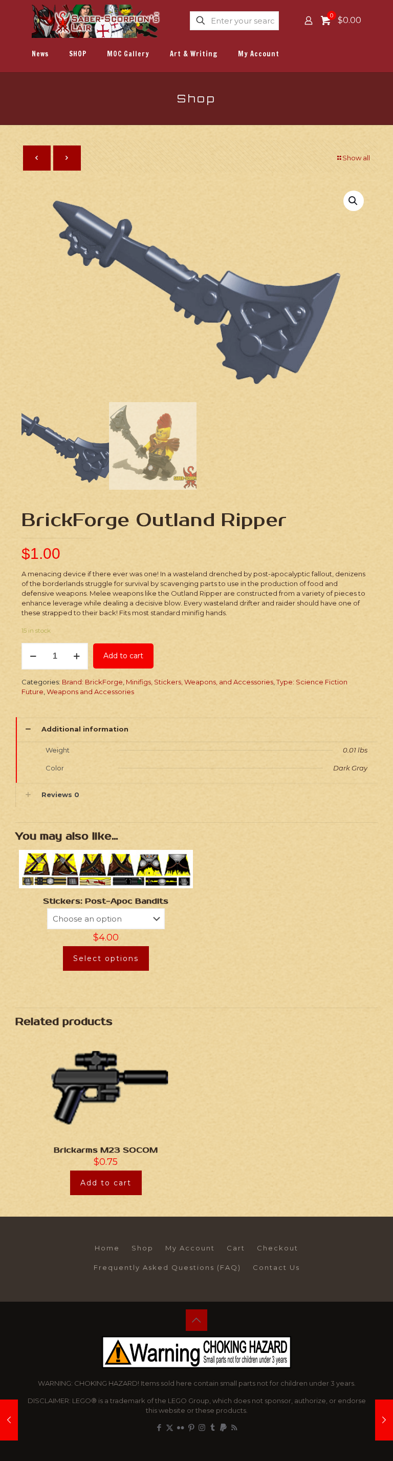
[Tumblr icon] (212, 1427)
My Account (190, 1248)
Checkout (277, 1248)
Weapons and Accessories (90, 691)
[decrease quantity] (33, 656)
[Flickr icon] (180, 1427)
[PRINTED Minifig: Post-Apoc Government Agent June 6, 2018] (384, 1420)
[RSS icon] (234, 1427)
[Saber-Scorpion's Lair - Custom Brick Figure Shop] (97, 20)
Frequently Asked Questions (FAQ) (167, 1267)
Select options (106, 958)
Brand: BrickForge (92, 682)
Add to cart (123, 655)
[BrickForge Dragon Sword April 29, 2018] (9, 1420)
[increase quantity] (76, 656)
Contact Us (276, 1267)
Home (107, 1248)
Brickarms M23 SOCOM (106, 1150)
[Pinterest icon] (191, 1427)
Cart (236, 1248)
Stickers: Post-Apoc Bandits (105, 901)
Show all (356, 158)
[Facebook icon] (159, 1427)
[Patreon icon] (223, 1427)
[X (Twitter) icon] (169, 1427)
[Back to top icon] (196, 1320)
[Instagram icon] (202, 1427)
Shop (143, 1248)
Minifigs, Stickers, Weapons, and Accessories (199, 682)
